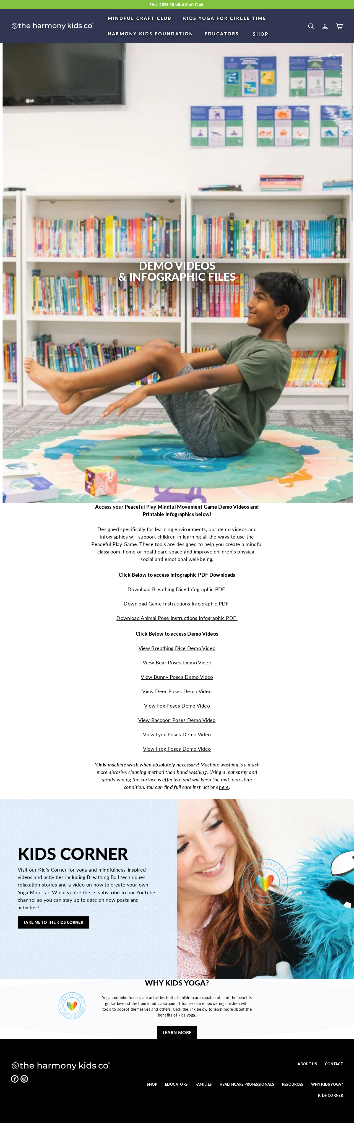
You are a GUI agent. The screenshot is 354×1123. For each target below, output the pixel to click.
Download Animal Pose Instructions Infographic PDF (177, 618)
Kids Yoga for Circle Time (225, 18)
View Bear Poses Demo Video (177, 662)
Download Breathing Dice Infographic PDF (177, 589)
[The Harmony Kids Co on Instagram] (24, 1079)
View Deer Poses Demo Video (177, 691)
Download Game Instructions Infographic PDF (177, 604)
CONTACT (334, 1064)
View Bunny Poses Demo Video (177, 677)
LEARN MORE (177, 1032)
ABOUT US (307, 1064)
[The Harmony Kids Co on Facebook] (15, 1079)
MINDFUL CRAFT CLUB (140, 18)
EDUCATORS (222, 33)
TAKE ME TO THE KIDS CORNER (53, 922)
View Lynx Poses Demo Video (177, 734)
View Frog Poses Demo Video (177, 749)
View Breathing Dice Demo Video (177, 648)
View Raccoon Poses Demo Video (176, 720)
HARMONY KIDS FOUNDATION (151, 33)
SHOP (261, 34)
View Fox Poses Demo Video (177, 706)
